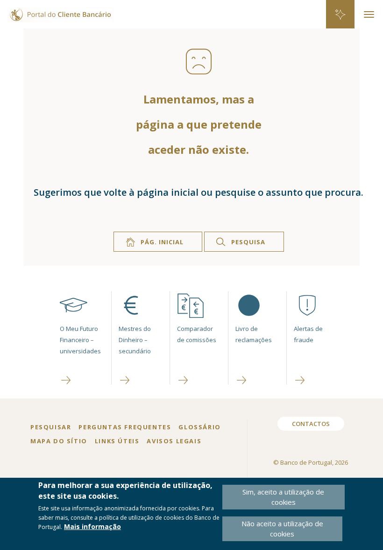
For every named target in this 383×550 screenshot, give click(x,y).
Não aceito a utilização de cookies (282, 528)
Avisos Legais (174, 441)
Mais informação (92, 526)
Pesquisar (50, 427)
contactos (311, 423)
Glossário (199, 427)
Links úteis (117, 441)
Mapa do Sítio (58, 441)
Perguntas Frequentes (124, 427)
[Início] (57, 10)
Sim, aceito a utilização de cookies (283, 496)
